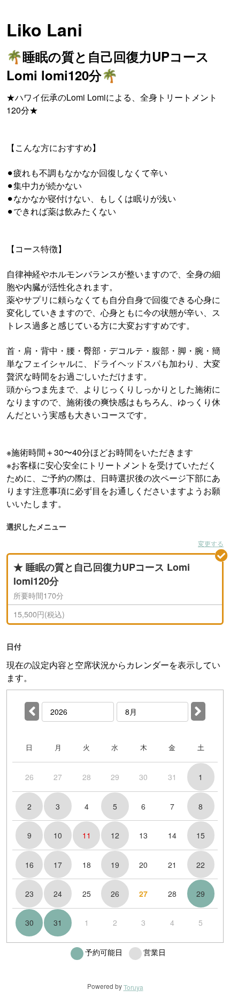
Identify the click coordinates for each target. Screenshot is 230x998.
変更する (211, 543)
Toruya (133, 987)
